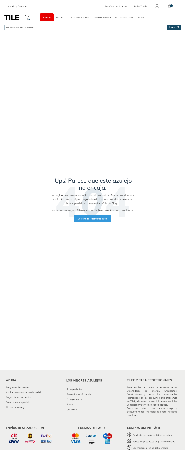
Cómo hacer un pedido (18, 402)
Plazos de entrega (15, 407)
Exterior (140, 17)
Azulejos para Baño (103, 17)
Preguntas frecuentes (17, 387)
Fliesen (70, 404)
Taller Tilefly (140, 6)
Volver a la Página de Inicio (92, 218)
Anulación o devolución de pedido (24, 392)
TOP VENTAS (46, 17)
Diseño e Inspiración (116, 6)
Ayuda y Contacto (17, 6)
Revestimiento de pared (80, 17)
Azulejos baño (74, 389)
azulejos (94, 380)
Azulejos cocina (75, 399)
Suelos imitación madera (80, 394)
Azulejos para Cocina (124, 17)
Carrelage (72, 409)
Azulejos (59, 17)
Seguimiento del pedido (18, 397)
